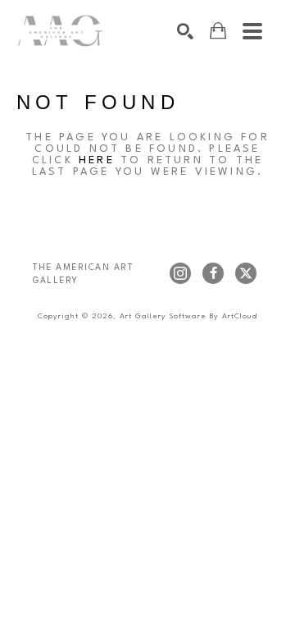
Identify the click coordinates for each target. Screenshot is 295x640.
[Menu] (252, 31)
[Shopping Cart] (218, 30)
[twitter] (245, 273)
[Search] (185, 31)
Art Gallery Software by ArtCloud (188, 316)
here (97, 160)
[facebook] (213, 273)
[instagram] (180, 273)
